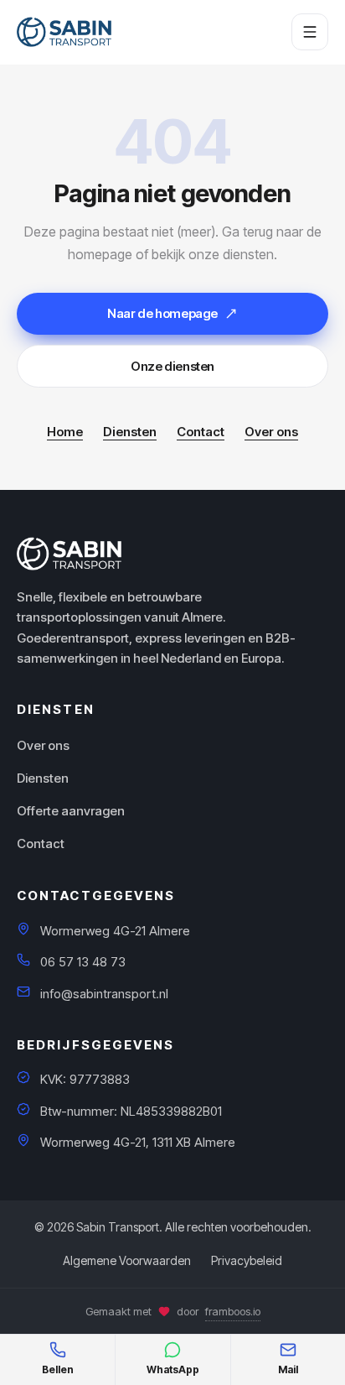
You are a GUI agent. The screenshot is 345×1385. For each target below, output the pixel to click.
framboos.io (232, 1311)
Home (65, 432)
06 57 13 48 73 (83, 962)
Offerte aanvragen (71, 811)
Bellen (58, 1369)
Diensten (130, 432)
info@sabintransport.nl (104, 994)
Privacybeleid (246, 1260)
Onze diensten (172, 366)
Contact (200, 432)
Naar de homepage (162, 313)
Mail (288, 1369)
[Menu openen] (309, 31)
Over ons (271, 432)
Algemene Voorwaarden (127, 1260)
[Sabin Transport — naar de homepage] (64, 32)
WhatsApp (173, 1369)
